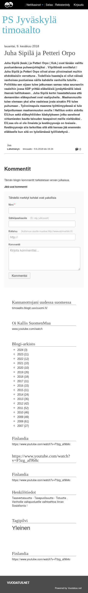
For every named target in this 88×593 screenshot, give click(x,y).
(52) (23, 408)
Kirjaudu (79, 5)
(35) (23, 399)
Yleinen (21, 528)
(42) (23, 403)
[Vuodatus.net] (18, 582)
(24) (23, 394)
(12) (23, 358)
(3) (22, 350)
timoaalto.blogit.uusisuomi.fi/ (29, 308)
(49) (23, 417)
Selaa (50, 5)
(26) (23, 372)
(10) (23, 363)
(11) (23, 354)
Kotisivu (41, 231)
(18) (23, 376)
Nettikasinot (33, 5)
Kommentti (14, 244)
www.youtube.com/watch (27, 328)
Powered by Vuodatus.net (68, 588)
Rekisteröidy (62, 5)
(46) (23, 412)
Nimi (12, 204)
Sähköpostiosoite (29, 218)
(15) (23, 385)
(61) (23, 421)
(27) (23, 425)
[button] (42, 4)
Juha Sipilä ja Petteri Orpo (39, 53)
